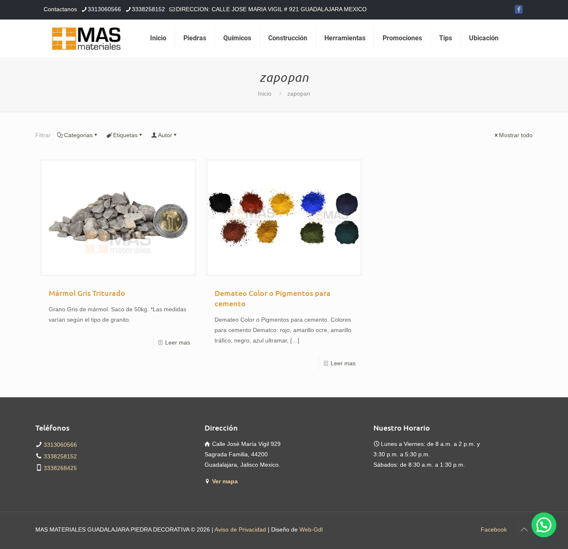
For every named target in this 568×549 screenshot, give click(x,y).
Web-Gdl (311, 529)
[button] (543, 524)
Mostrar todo (516, 135)
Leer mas (177, 342)
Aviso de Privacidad (240, 529)
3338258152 (148, 9)
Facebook (494, 529)
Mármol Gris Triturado (87, 293)
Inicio (265, 93)
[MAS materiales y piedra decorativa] (86, 38)
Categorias (78, 135)
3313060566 (104, 9)
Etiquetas (125, 135)
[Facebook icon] (519, 9)
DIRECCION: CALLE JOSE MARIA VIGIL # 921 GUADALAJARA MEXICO (271, 9)
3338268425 (60, 468)
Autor (165, 135)
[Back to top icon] (524, 529)
